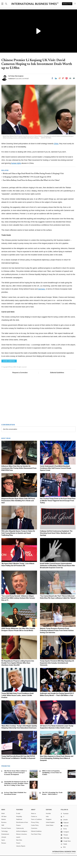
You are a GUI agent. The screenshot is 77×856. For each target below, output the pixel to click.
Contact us (34, 816)
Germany (41, 289)
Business (3, 822)
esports (18, 837)
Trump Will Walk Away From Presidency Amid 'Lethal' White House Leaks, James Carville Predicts (17, 695)
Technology (4, 831)
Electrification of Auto (22, 822)
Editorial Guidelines (57, 372)
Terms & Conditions (36, 819)
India (47, 816)
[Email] (70, 78)
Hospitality (19, 816)
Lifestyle (3, 837)
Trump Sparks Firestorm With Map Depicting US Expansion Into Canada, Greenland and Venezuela (57, 663)
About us (33, 813)
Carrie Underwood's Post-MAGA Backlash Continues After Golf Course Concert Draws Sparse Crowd (55, 468)
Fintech (18, 843)
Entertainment (5, 834)
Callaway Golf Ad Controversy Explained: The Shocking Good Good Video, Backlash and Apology (56, 533)
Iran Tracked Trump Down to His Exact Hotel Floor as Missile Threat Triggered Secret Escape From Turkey (57, 500)
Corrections (34, 828)
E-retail (18, 813)
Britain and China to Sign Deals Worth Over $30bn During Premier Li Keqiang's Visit (33, 173)
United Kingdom (50, 822)
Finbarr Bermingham (16, 76)
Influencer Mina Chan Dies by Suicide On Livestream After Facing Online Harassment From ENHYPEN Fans (18, 468)
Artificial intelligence (21, 831)
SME (2, 825)
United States (49, 825)
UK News (3, 816)
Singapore (48, 819)
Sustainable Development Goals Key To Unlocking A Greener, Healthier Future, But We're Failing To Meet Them (16, 783)
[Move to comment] (74, 78)
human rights (16, 163)
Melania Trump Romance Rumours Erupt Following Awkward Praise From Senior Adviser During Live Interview (57, 630)
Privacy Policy (35, 822)
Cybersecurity (20, 828)
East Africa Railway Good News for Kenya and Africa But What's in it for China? (31, 180)
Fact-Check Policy (36, 834)
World (3, 813)
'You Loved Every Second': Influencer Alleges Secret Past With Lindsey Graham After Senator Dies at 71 (18, 598)
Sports (3, 840)
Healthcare (19, 819)
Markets (3, 819)
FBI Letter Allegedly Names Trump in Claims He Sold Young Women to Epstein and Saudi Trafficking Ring (18, 533)
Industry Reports (20, 846)
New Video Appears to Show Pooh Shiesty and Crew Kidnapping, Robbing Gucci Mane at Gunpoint (56, 758)
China (56, 144)
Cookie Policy (35, 825)
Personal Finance (6, 828)
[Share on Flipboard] (63, 78)
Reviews (3, 843)
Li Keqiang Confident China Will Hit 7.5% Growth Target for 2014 (27, 177)
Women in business (21, 834)
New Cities (19, 840)
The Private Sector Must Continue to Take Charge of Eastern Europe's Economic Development (15, 772)
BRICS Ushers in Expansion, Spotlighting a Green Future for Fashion (52, 772)
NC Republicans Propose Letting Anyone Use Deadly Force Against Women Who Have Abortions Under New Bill (17, 663)
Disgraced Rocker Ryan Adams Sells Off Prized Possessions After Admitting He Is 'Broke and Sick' (18, 500)
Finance (18, 825)
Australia (48, 813)
